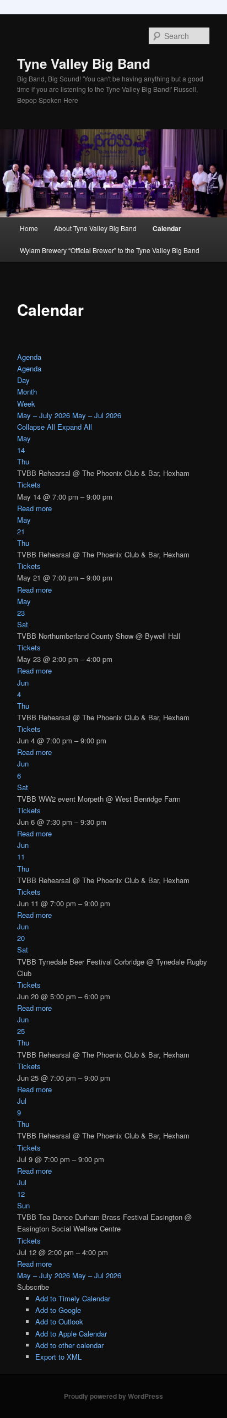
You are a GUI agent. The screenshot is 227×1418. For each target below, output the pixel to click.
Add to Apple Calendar (71, 1333)
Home (29, 228)
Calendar (167, 228)
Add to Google (58, 1310)
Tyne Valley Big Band (83, 63)
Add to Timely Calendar (72, 1298)
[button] (33, 1287)
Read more (34, 508)
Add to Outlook (59, 1321)
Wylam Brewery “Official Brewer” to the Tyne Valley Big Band (109, 250)
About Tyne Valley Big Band (95, 228)
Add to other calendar (69, 1345)
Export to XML (58, 1356)
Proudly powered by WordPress (113, 1396)
